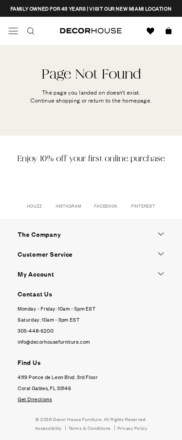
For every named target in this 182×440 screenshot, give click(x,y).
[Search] (31, 31)
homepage (136, 99)
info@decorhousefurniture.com (54, 341)
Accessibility (48, 428)
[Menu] (13, 31)
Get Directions (35, 399)
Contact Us (35, 294)
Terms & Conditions (89, 428)
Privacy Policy (133, 428)
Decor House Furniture (77, 419)
